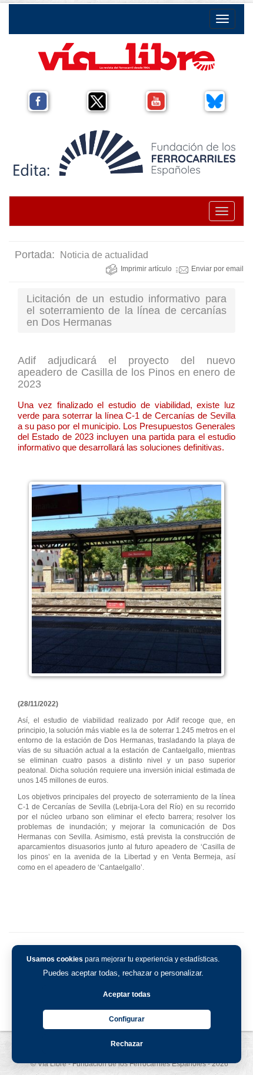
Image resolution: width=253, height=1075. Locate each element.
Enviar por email (217, 269)
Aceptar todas (127, 994)
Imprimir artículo (146, 269)
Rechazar (127, 1044)
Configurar (127, 1019)
